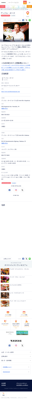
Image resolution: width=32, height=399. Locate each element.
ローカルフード (16, 9)
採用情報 (3, 385)
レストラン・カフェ (3, 6)
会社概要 (3, 383)
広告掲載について (7, 367)
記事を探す (4, 356)
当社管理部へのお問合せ (22, 385)
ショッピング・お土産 (13, 6)
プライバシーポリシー (21, 383)
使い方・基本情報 (6, 360)
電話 (3, 395)
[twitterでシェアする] (26, 20)
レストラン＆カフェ (8, 9)
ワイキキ (13, 15)
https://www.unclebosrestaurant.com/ (10, 91)
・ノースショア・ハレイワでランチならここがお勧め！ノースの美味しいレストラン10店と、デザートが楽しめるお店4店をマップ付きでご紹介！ (15, 67)
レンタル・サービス (24, 6)
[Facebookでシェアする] (23, 259)
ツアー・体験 (18, 6)
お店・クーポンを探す (7, 352)
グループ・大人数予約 (29, 6)
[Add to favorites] (3, 20)
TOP (1, 9)
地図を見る (4, 108)
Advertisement (6, 371)
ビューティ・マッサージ (8, 6)
